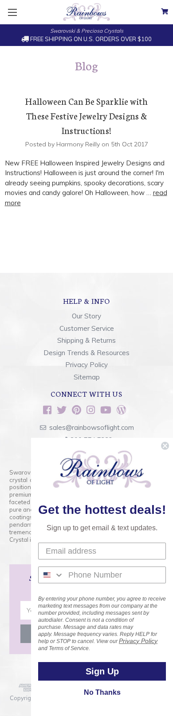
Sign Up (102, 671)
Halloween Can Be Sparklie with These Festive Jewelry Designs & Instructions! (86, 115)
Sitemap (87, 377)
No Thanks (102, 692)
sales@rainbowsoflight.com (91, 427)
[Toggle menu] (12, 12)
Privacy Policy (86, 364)
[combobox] (51, 575)
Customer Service (86, 328)
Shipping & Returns (86, 340)
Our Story (86, 316)
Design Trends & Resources (86, 352)
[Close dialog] (165, 445)
